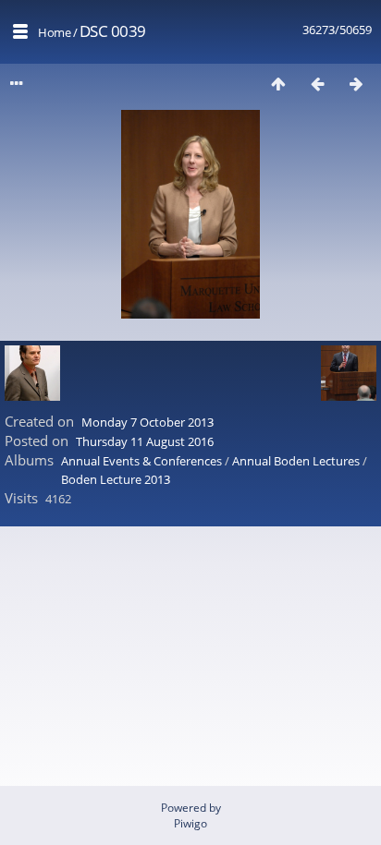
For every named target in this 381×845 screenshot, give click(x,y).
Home (54, 32)
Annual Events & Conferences (141, 461)
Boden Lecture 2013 (115, 479)
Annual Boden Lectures (296, 461)
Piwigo (190, 823)
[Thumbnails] (278, 83)
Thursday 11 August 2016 (145, 441)
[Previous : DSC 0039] (317, 83)
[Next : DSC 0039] (356, 83)
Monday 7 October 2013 (147, 422)
